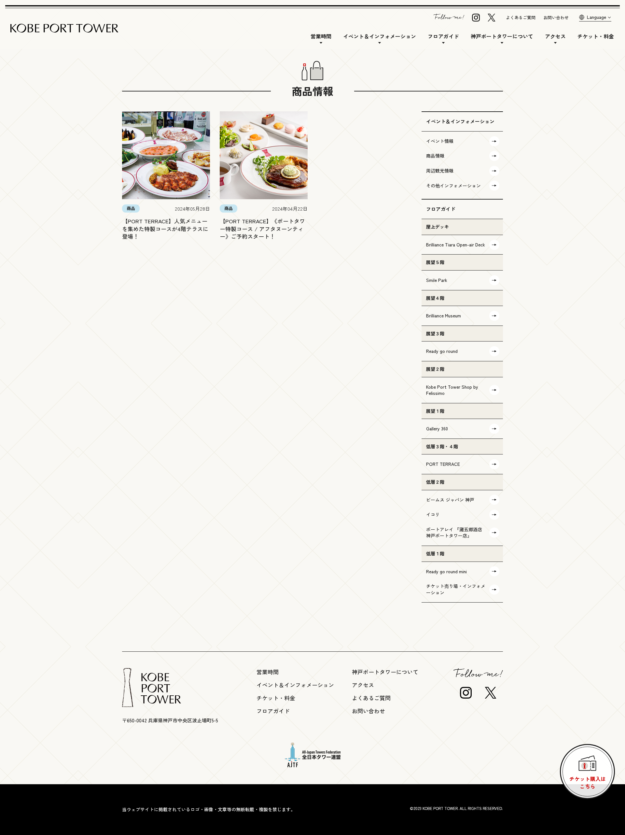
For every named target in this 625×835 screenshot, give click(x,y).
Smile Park (436, 280)
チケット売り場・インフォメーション (455, 589)
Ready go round (442, 351)
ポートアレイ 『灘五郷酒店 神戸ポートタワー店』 (454, 532)
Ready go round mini (446, 571)
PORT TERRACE (443, 464)
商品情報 (435, 155)
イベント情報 (439, 141)
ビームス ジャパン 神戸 (450, 499)
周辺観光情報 (439, 170)
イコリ (433, 514)
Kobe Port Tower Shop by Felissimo (452, 390)
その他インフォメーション (453, 185)
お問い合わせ (556, 17)
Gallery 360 (437, 428)
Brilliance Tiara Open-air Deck (455, 244)
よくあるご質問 (520, 17)
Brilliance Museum (443, 315)
